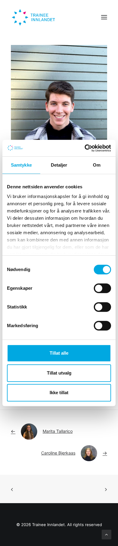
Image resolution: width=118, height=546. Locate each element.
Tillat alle (59, 353)
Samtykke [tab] (21, 165)
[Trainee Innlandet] (34, 17)
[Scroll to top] (106, 534)
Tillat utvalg (59, 372)
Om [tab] (96, 165)
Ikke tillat (59, 392)
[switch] (102, 288)
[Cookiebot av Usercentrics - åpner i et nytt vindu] (85, 148)
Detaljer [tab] (59, 165)
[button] (104, 17)
